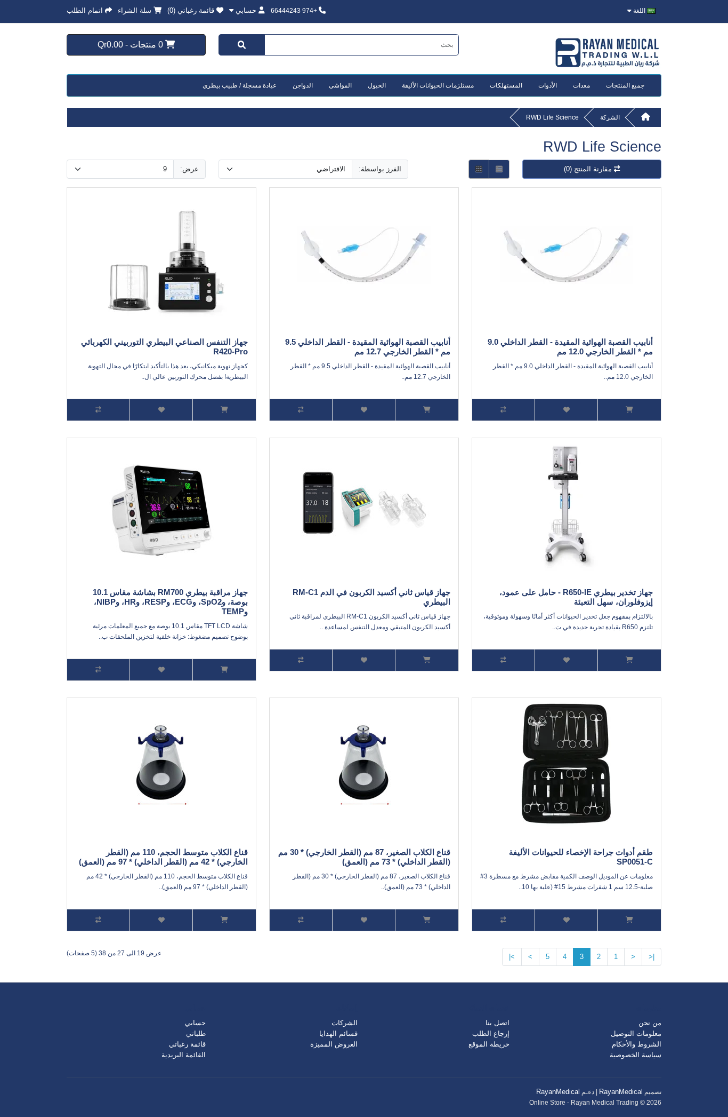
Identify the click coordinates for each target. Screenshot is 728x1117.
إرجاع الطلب (490, 1033)
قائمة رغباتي (187, 1044)
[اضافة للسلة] (629, 410)
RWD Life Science (552, 117)
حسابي (195, 1023)
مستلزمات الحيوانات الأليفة (438, 85)
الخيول (377, 85)
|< (651, 957)
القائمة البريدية (183, 1055)
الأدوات (547, 85)
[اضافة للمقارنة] (503, 410)
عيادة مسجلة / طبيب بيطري (240, 85)
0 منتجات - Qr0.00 (131, 44)
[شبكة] (478, 169)
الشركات (344, 1023)
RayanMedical (621, 1092)
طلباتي (196, 1033)
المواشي (340, 85)
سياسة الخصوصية (635, 1055)
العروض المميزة (334, 1044)
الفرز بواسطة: (380, 169)
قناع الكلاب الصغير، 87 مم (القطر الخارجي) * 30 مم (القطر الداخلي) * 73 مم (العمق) (364, 856)
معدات (581, 85)
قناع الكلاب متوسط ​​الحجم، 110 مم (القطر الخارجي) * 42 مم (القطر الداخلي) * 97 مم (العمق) (163, 856)
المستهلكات (506, 85)
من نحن (649, 1023)
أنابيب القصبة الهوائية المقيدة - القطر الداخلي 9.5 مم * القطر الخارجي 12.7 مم (367, 346)
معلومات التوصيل (636, 1033)
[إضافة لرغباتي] (566, 410)
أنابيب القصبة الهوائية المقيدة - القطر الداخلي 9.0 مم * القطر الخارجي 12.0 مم (570, 346)
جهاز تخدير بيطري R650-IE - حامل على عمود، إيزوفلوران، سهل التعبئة (576, 597)
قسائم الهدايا (338, 1033)
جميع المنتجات (625, 85)
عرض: (189, 169)
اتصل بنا (497, 1023)
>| (512, 957)
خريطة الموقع (488, 1044)
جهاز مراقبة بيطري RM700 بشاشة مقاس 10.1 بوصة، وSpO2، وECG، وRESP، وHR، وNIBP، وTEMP (170, 602)
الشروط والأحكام (636, 1044)
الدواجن (303, 85)
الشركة (610, 117)
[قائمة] (499, 169)
